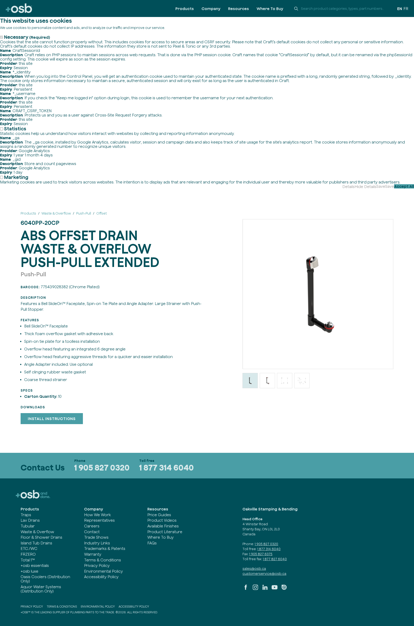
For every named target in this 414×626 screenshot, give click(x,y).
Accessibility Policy (101, 577)
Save (380, 186)
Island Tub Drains (36, 543)
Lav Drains (30, 520)
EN (399, 8)
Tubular (28, 526)
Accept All (404, 186)
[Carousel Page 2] (267, 380)
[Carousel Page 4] (302, 380)
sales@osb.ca (254, 569)
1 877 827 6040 (275, 559)
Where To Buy (270, 8)
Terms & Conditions (102, 560)
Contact (92, 532)
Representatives (99, 520)
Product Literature (164, 532)
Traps (26, 515)
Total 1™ (28, 560)
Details (348, 186)
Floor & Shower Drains (41, 537)
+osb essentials (35, 565)
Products (184, 8)
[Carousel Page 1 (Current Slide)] (250, 380)
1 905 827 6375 (260, 554)
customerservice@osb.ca (264, 574)
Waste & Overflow (37, 532)
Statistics (15, 128)
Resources (238, 8)
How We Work (97, 515)
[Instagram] (255, 589)
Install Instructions (52, 418)
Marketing (16, 177)
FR (405, 8)
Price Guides (159, 515)
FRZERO (28, 554)
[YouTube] (274, 589)
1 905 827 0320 (102, 467)
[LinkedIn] (265, 589)
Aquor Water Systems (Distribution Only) (41, 589)
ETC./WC (29, 548)
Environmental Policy (103, 571)
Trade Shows (96, 537)
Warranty (92, 554)
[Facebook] (245, 589)
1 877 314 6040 (166, 467)
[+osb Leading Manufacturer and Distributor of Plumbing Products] (19, 8)
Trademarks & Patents (104, 548)
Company (210, 8)
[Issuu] (284, 589)
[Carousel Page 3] (284, 380)
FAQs (152, 543)
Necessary (27, 37)
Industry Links (97, 543)
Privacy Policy (97, 565)
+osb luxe (29, 571)
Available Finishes (163, 526)
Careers (91, 526)
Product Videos (162, 520)
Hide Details (365, 186)
